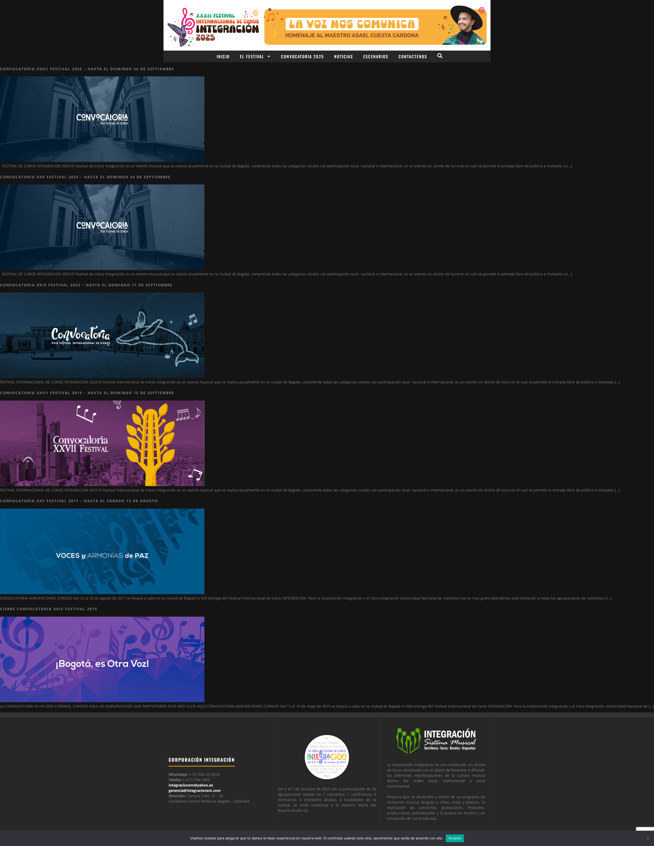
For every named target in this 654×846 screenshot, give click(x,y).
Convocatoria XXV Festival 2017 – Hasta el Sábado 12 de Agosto (79, 500)
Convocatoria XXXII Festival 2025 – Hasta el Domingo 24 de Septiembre (87, 68)
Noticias (343, 56)
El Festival (252, 56)
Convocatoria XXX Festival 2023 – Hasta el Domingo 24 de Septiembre (85, 176)
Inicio (223, 56)
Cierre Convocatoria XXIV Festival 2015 (48, 608)
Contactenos (413, 56)
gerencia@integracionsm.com (195, 790)
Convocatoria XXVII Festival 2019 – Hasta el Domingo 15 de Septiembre (87, 392)
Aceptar (454, 838)
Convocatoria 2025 (302, 56)
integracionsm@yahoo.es (191, 785)
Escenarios (375, 56)
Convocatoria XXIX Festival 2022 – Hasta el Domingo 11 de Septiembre (86, 285)
